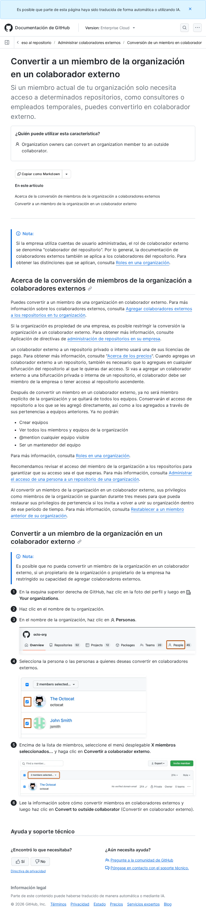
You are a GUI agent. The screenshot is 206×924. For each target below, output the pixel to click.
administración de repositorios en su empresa (113, 338)
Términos (58, 904)
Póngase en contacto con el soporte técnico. (150, 868)
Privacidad (80, 904)
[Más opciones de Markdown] (66, 174)
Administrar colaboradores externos (89, 42)
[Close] (190, 9)
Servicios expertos (143, 904)
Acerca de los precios (129, 355)
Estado (100, 904)
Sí (22, 861)
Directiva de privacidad (28, 871)
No (43, 861)
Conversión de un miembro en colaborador (164, 42)
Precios (116, 904)
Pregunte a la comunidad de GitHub (142, 860)
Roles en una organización (142, 262)
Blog (168, 904)
